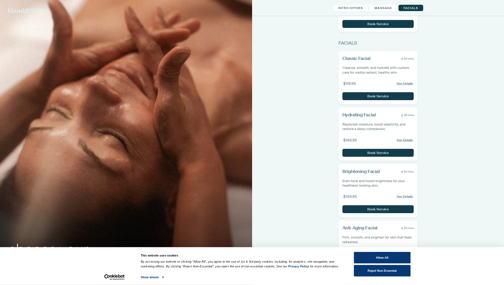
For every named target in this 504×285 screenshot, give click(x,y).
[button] (378, 77)
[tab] (350, 8)
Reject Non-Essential (382, 270)
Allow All (382, 257)
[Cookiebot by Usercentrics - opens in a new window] (114, 277)
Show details (150, 277)
